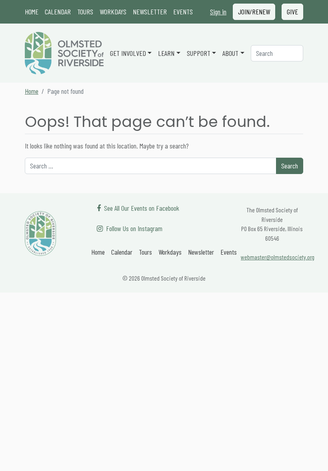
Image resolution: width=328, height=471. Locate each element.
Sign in (218, 11)
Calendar (58, 11)
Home (31, 11)
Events (183, 11)
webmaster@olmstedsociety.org (277, 257)
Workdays (113, 11)
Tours (85, 11)
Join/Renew (254, 11)
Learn (166, 53)
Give (292, 11)
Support (198, 53)
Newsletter (150, 11)
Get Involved (128, 53)
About (230, 53)
